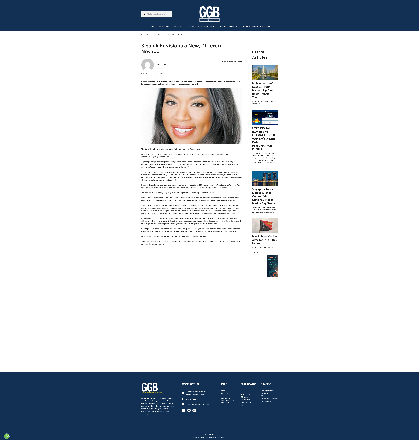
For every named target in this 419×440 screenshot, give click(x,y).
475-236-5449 (191, 399)
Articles (149, 35)
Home (143, 35)
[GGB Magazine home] (209, 14)
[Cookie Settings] (7, 436)
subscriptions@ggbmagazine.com (198, 404)
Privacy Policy (209, 434)
